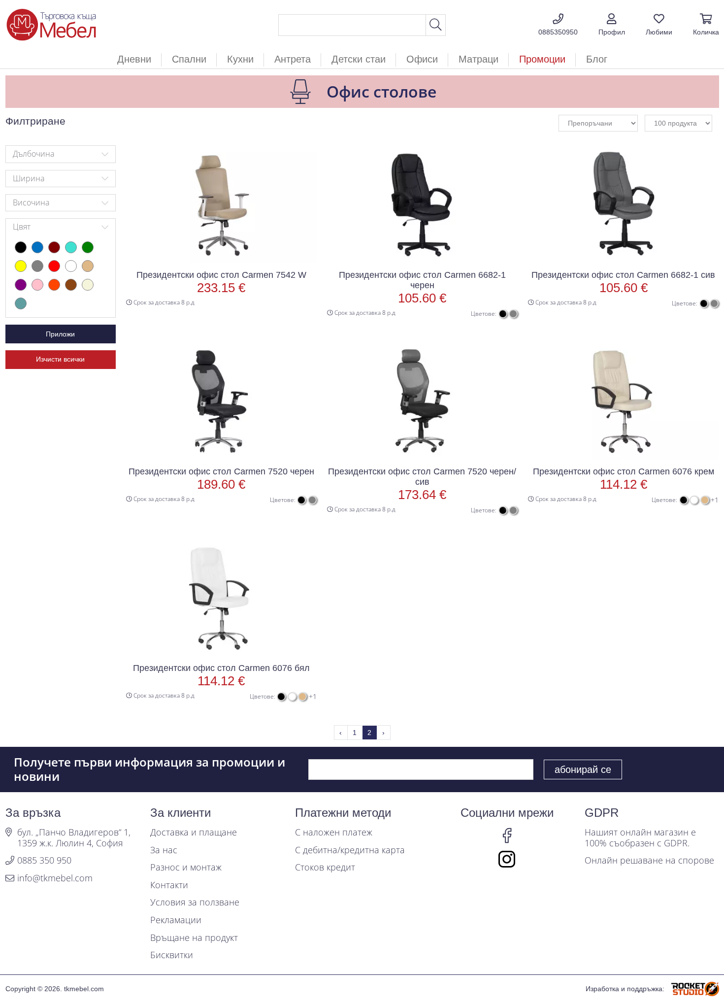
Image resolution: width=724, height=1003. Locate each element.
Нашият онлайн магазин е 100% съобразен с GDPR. (640, 837)
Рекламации (175, 920)
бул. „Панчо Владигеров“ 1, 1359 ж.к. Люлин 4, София (74, 837)
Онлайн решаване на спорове (649, 860)
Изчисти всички (60, 359)
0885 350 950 (44, 860)
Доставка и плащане (193, 832)
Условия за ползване (194, 902)
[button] (611, 25)
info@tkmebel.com (55, 878)
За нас (163, 850)
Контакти (169, 885)
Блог (596, 59)
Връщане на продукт (194, 938)
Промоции (542, 59)
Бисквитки (171, 955)
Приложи (60, 334)
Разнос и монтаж (186, 867)
